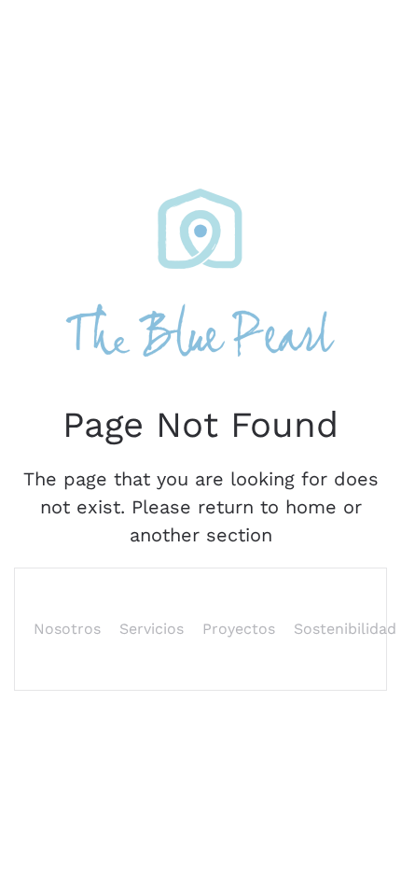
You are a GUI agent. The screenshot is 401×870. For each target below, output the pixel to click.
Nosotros (67, 629)
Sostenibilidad (345, 629)
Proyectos (238, 629)
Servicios (151, 629)
